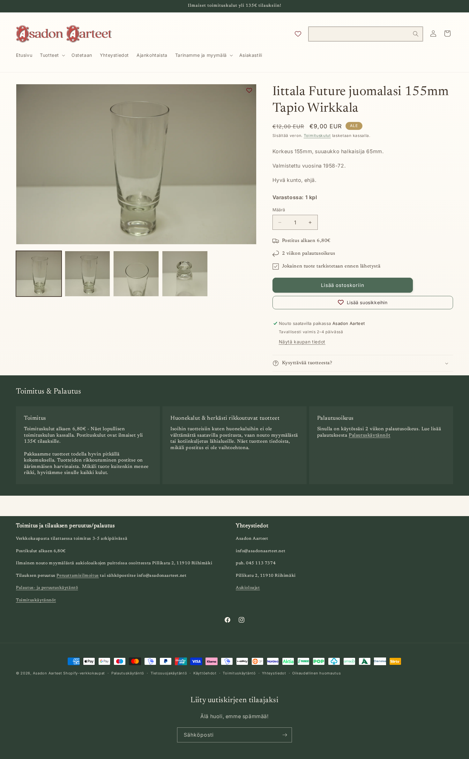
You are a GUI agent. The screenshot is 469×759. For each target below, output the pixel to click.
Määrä (278, 209)
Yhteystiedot (274, 673)
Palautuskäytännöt (369, 435)
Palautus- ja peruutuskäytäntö (47, 588)
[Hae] (416, 34)
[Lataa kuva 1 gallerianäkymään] (39, 274)
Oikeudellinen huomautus (316, 673)
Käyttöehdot (205, 673)
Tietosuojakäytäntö (169, 673)
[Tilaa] (285, 734)
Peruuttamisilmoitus (77, 576)
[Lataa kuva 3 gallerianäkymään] (136, 274)
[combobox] (366, 34)
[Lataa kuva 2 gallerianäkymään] (87, 274)
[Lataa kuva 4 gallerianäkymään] (185, 274)
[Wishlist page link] (298, 34)
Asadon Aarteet (47, 673)
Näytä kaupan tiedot (302, 341)
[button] (52, 55)
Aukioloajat (248, 588)
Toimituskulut (317, 135)
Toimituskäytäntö (239, 673)
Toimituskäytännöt (36, 600)
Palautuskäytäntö (127, 673)
